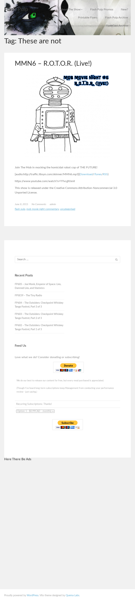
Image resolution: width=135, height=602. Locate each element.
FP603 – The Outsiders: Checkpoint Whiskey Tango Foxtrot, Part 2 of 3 (39, 316)
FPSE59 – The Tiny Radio (28, 295)
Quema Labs (72, 595)
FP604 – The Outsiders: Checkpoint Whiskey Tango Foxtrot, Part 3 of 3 (39, 305)
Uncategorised (67, 209)
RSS (105, 174)
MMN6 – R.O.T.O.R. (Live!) (53, 63)
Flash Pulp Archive (116, 17)
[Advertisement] (40, 517)
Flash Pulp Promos (101, 9)
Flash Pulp (16, 9)
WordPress (32, 595)
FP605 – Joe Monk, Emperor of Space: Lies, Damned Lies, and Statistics (38, 286)
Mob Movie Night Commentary (42, 209)
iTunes (98, 174)
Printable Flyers (87, 17)
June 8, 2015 (21, 204)
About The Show (70, 9)
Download (86, 174)
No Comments (39, 204)
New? (124, 9)
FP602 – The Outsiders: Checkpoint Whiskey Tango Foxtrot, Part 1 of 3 (39, 327)
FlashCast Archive (117, 25)
